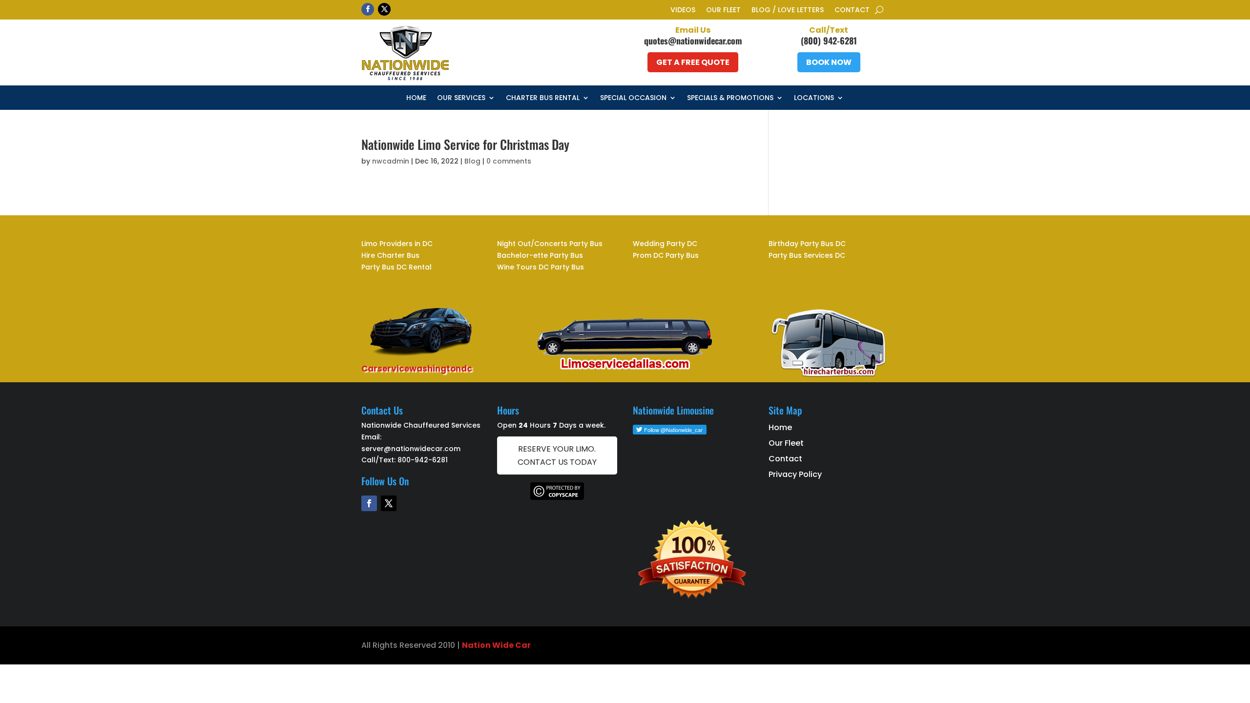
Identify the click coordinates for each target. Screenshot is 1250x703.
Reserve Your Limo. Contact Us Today (557, 455)
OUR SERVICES (461, 98)
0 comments (508, 161)
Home (416, 98)
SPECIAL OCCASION (633, 98)
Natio (473, 645)
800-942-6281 (422, 460)
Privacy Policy (795, 474)
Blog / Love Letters (787, 10)
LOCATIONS (814, 98)
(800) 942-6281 (829, 40)
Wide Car (511, 645)
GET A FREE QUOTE (692, 62)
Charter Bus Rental (543, 98)
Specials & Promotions (730, 98)
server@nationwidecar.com (410, 449)
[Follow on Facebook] (367, 9)
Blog (472, 161)
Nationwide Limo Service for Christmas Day (465, 144)
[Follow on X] (384, 9)
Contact (852, 10)
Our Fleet (723, 10)
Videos (682, 10)
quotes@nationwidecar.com (693, 40)
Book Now (829, 62)
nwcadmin (390, 161)
